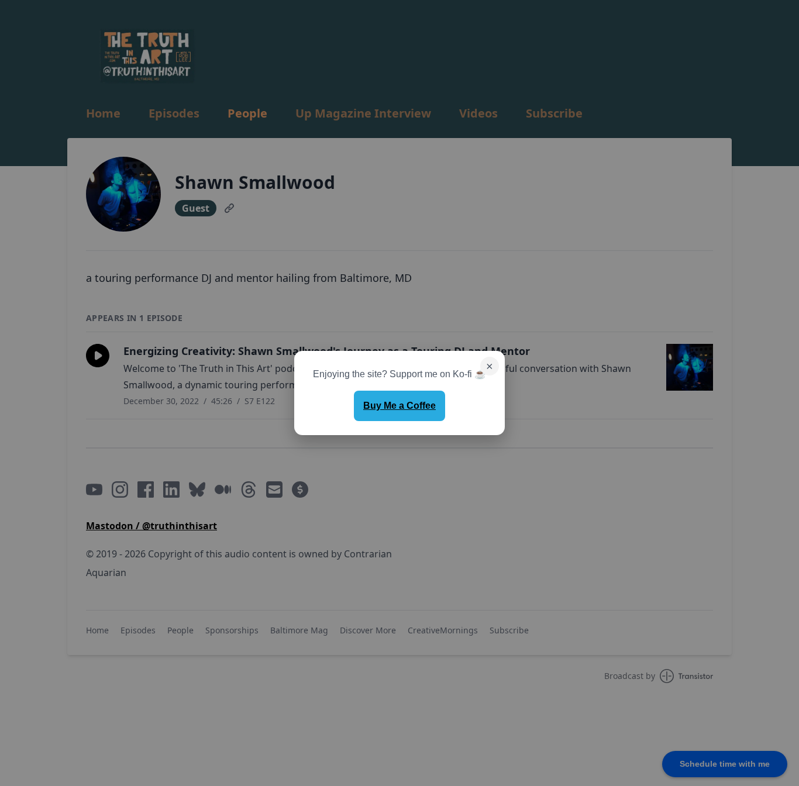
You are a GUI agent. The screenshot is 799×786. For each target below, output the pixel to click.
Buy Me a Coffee (399, 406)
